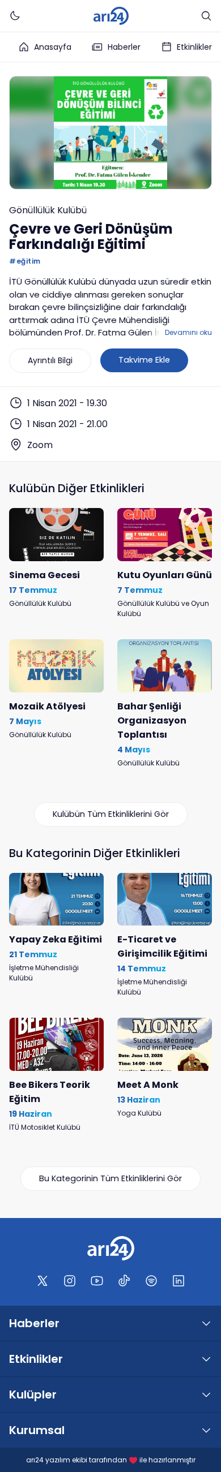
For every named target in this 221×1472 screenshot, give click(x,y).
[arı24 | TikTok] (124, 1281)
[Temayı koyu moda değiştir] (15, 16)
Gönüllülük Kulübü (48, 210)
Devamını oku (188, 332)
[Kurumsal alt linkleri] (206, 1430)
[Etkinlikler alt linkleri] (206, 1359)
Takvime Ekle (144, 359)
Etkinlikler (194, 47)
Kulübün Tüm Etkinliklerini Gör (111, 814)
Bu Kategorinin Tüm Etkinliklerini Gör (110, 1178)
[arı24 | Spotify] (151, 1281)
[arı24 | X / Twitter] (42, 1281)
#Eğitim (25, 261)
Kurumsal (37, 1430)
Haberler (124, 47)
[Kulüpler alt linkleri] (206, 1394)
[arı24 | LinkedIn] (178, 1281)
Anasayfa (52, 47)
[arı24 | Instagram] (69, 1281)
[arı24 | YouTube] (97, 1281)
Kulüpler (33, 1394)
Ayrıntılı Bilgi (50, 360)
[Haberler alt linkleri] (206, 1323)
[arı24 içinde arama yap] (206, 16)
